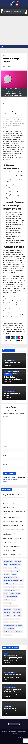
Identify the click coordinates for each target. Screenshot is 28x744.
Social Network (14, 622)
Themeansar (14, 733)
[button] (25, 46)
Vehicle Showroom (8, 631)
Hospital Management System (11, 580)
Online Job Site (7, 609)
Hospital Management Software (11, 577)
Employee (16, 571)
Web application (7, 634)
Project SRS (15, 373)
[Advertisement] (14, 30)
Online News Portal (12, 363)
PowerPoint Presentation (13, 371)
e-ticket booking (8, 571)
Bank (5, 567)
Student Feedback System (12, 394)
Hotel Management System (10, 587)
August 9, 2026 (9, 711)
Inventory (21, 587)
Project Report (10, 360)
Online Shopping (17, 609)
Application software (15, 564)
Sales (19, 615)
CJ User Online (9, 341)
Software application (9, 625)
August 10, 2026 (10, 694)
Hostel (21, 580)
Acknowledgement (8, 561)
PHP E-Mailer (19, 341)
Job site (5, 593)
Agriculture (18, 561)
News (13, 599)
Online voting (7, 612)
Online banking (7, 602)
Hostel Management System (10, 583)
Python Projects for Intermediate (12, 690)
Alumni (5, 564)
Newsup (23, 731)
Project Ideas (7, 687)
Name (5, 446)
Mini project (6, 599)
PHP (4, 55)
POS (14, 612)
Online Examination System (10, 606)
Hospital (14, 574)
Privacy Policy (20, 737)
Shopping (6, 622)
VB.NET (5, 653)
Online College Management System (13, 378)
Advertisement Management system (13, 657)
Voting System (18, 631)
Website (5, 464)
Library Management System (10, 596)
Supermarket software (9, 628)
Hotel (20, 583)
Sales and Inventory (8, 618)
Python (19, 612)
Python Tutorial (7, 615)
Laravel (12, 593)
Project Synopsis (8, 375)
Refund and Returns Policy (14, 740)
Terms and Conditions (10, 736)
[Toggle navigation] (14, 47)
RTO (15, 615)
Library (18, 593)
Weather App (10, 708)
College (15, 567)
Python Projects (8, 706)
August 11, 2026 (9, 677)
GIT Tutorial (6, 574)
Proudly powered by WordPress (9, 731)
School (17, 618)
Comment (6, 416)
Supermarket (19, 625)
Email (5, 455)
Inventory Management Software (11, 590)
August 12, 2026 (10, 660)
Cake (10, 567)
